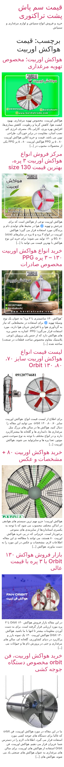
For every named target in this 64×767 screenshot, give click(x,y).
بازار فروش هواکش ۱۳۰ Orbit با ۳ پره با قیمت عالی (34, 561)
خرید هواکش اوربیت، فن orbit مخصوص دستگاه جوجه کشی (33, 662)
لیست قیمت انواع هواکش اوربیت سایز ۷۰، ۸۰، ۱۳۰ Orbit (33, 358)
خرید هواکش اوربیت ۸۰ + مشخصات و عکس (32, 455)
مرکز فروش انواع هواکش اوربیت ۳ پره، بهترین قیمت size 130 (35, 160)
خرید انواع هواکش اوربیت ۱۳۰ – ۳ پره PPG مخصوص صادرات (32, 257)
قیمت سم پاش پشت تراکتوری (40, 11)
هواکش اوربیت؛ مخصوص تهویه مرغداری (32, 62)
